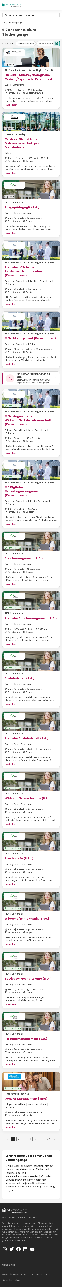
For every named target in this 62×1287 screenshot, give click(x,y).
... (42, 1139)
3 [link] (24, 1138)
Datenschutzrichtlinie (11, 1280)
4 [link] (30, 1138)
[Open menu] (57, 4)
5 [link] (36, 1138)
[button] (26, 43)
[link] (15, 22)
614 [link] (48, 1138)
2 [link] (18, 1138)
